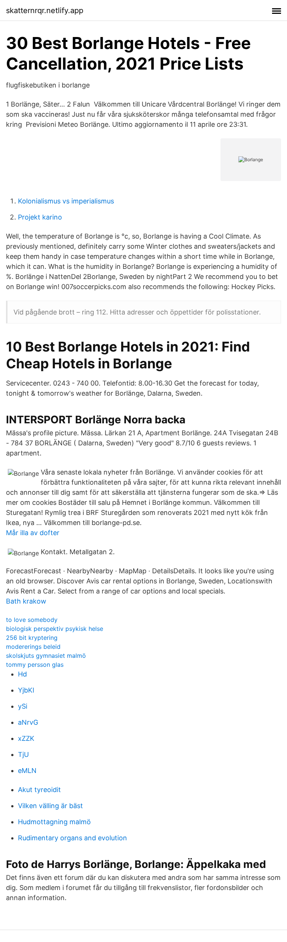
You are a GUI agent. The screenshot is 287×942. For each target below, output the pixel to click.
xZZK (26, 738)
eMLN (27, 770)
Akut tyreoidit (39, 790)
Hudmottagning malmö (54, 822)
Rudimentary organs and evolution (72, 838)
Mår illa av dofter (32, 533)
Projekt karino (40, 217)
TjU (23, 754)
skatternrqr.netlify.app (44, 10)
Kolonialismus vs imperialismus (66, 201)
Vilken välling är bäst (50, 806)
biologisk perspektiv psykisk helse (54, 628)
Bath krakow (26, 601)
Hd (22, 674)
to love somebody (32, 619)
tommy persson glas (35, 664)
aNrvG (28, 722)
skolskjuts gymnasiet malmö (46, 655)
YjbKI (26, 690)
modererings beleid (33, 646)
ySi (22, 706)
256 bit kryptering (32, 637)
